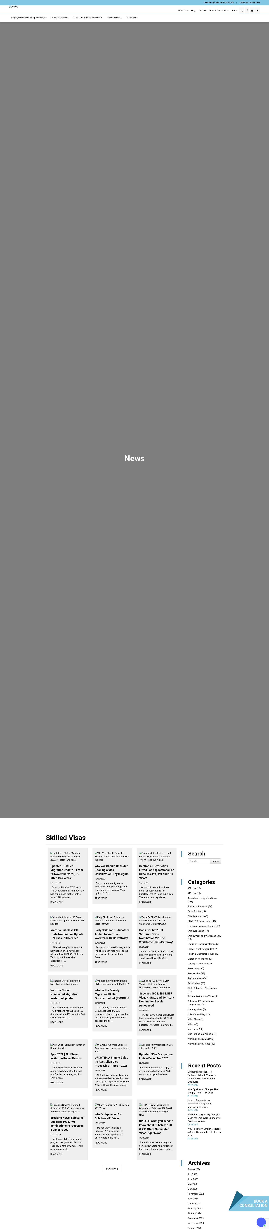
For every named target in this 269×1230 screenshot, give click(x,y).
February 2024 (195, 1208)
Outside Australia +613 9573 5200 (219, 2)
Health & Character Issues (201, 953)
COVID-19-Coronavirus (199, 921)
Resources (131, 18)
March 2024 (194, 1203)
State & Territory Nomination (202, 988)
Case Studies (194, 911)
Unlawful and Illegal (197, 1014)
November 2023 (196, 1223)
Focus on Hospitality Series (202, 944)
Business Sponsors (198, 906)
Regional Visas (195, 978)
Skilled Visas (194, 983)
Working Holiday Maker (199, 1039)
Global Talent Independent (201, 949)
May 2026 (192, 1184)
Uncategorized (195, 1009)
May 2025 (192, 1188)
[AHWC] (13, 6)
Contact (202, 10)
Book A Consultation (219, 10)
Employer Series (196, 931)
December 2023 (196, 1218)
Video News (194, 1019)
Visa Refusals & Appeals (200, 1034)
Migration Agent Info (198, 958)
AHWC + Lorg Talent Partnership (87, 18)
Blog (193, 10)
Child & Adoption (196, 916)
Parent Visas (194, 968)
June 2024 (193, 1198)
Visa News (193, 1029)
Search (215, 861)
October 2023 (194, 1228)
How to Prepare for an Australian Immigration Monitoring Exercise (199, 1103)
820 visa (192, 893)
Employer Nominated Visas (201, 926)
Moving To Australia (198, 963)
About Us (182, 10)
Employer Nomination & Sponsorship (28, 18)
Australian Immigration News (202, 898)
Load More (112, 1169)
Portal (234, 10)
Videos (191, 1024)
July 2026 (192, 1174)
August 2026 (194, 1169)
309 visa (192, 888)
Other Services (113, 18)
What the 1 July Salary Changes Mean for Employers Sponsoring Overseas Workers (204, 1118)
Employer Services (59, 18)
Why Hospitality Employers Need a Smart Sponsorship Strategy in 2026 (204, 1132)
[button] (261, 1222)
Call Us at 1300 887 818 (250, 2)
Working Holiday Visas (199, 1043)
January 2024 (194, 1213)
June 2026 (193, 1179)
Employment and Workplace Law (204, 936)
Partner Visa (194, 973)
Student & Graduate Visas (201, 996)
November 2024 (196, 1193)
